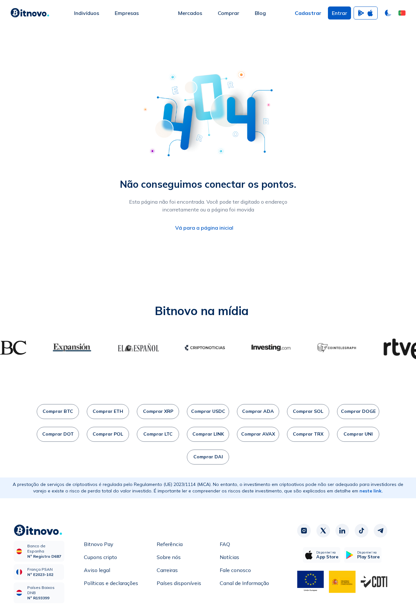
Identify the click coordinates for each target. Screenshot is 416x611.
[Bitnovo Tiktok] (361, 531)
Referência (170, 544)
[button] (402, 13)
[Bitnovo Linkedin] (342, 531)
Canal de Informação (244, 583)
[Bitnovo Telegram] (380, 531)
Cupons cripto (100, 557)
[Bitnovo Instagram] (304, 531)
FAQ (225, 544)
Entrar (339, 13)
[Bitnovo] (29, 13)
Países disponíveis (179, 583)
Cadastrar (308, 13)
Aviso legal (97, 570)
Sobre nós (169, 557)
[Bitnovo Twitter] (323, 531)
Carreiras (167, 570)
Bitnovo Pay (98, 544)
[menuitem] (86, 12)
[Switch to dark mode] (388, 13)
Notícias (229, 557)
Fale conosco (235, 570)
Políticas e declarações (111, 583)
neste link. (371, 491)
